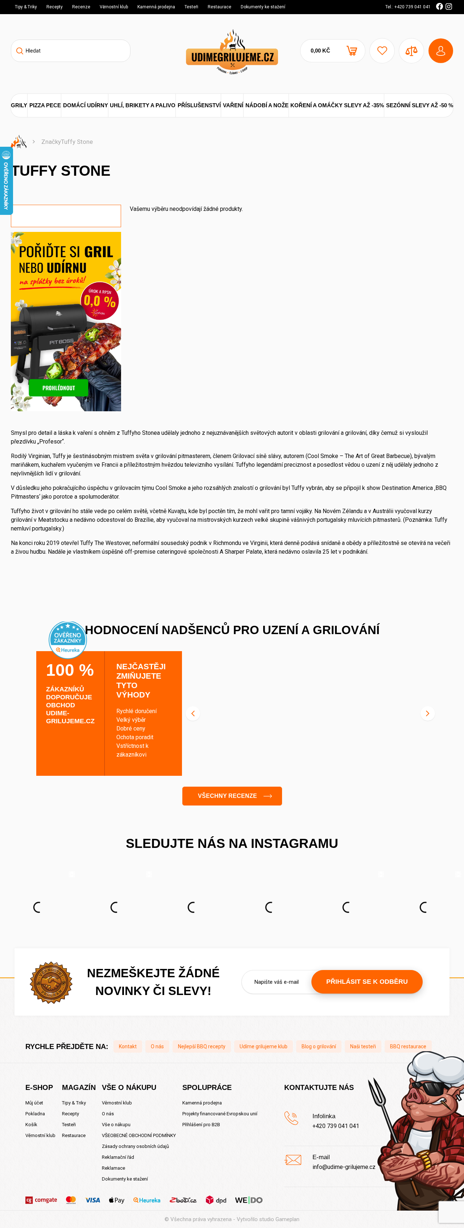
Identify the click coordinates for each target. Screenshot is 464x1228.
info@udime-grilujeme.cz (344, 1167)
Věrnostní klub (114, 6)
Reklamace (113, 1168)
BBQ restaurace (408, 1046)
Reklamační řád (118, 1157)
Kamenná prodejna (156, 6)
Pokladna (35, 1113)
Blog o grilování (319, 1046)
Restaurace (219, 6)
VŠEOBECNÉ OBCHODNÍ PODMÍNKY (139, 1135)
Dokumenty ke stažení (263, 6)
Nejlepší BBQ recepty (201, 1046)
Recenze (81, 6)
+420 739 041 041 (335, 1126)
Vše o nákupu (116, 1124)
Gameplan (287, 1219)
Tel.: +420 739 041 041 (408, 6)
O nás (157, 1046)
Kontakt (128, 1046)
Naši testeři (363, 1046)
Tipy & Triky (26, 6)
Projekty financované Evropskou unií (219, 1113)
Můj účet (34, 1103)
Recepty (54, 6)
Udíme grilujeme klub (263, 1046)
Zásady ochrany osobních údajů (135, 1146)
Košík (31, 1124)
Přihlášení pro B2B (201, 1124)
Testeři (191, 6)
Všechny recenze (227, 796)
